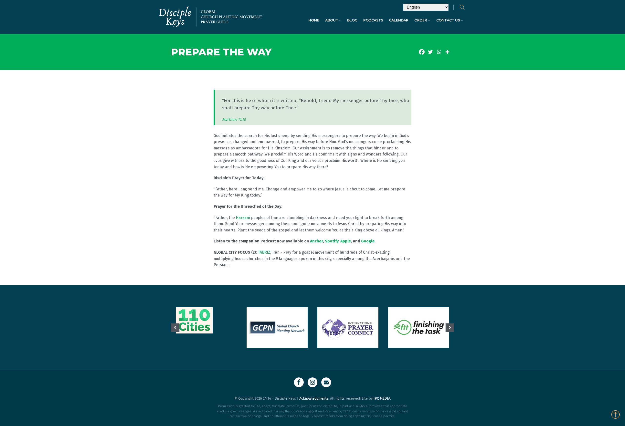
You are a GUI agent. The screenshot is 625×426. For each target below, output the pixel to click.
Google (368, 241)
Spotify (331, 241)
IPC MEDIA (382, 398)
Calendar (398, 20)
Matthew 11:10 (234, 119)
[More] (447, 52)
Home (313, 20)
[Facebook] (422, 52)
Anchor (316, 241)
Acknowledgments (313, 398)
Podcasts (373, 20)
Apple (345, 241)
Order (420, 20)
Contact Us (448, 20)
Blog (352, 20)
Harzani (243, 217)
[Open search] (462, 7)
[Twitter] (430, 52)
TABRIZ (264, 252)
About (331, 20)
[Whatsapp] (439, 52)
